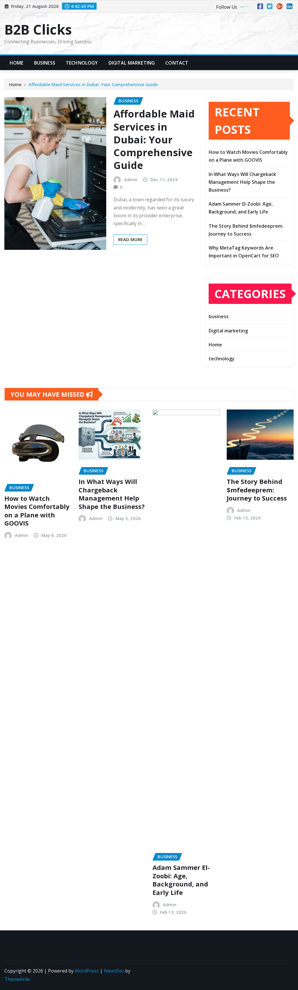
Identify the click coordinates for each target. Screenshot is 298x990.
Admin (130, 179)
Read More (130, 239)
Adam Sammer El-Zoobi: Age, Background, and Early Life (181, 880)
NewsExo (114, 971)
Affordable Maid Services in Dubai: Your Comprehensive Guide (93, 84)
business (218, 316)
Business (44, 63)
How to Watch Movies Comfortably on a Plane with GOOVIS (37, 511)
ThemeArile (17, 979)
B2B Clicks (38, 29)
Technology (82, 63)
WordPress (87, 971)
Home (17, 63)
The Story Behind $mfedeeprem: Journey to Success (257, 489)
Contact (176, 63)
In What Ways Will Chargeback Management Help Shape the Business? (242, 182)
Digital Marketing (132, 63)
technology (222, 358)
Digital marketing (228, 330)
